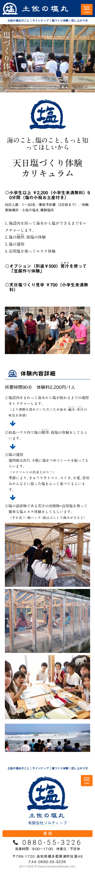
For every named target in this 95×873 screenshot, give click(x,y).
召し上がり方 (79, 20)
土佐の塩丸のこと (18, 20)
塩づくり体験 (60, 20)
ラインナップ (40, 20)
